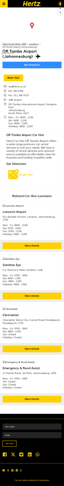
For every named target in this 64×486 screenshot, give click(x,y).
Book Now (13, 77)
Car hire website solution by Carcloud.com (32, 480)
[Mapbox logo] (8, 53)
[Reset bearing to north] (60, 13)
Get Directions (32, 64)
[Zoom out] (60, 8)
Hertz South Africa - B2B (14, 43)
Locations (34, 43)
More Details (32, 245)
